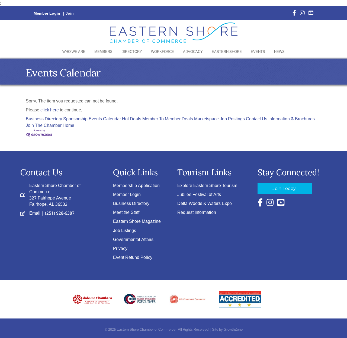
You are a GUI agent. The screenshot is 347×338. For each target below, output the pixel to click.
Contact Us (256, 119)
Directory (131, 52)
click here (49, 110)
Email (34, 213)
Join (70, 13)
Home (68, 125)
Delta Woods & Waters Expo (204, 203)
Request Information (196, 212)
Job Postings (232, 119)
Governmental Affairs (133, 239)
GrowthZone (233, 330)
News (279, 52)
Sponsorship (75, 119)
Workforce (162, 52)
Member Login (47, 13)
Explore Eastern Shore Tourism (207, 185)
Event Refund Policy (132, 257)
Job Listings (124, 230)
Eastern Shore (227, 52)
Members (103, 52)
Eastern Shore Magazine (137, 221)
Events (258, 52)
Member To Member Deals (167, 119)
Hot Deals (131, 119)
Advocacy (193, 52)
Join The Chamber (44, 125)
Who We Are (73, 52)
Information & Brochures (291, 119)
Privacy (120, 248)
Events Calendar (105, 119)
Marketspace (206, 119)
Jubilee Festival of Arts (199, 194)
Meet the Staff (126, 212)
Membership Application (136, 185)
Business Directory (44, 119)
